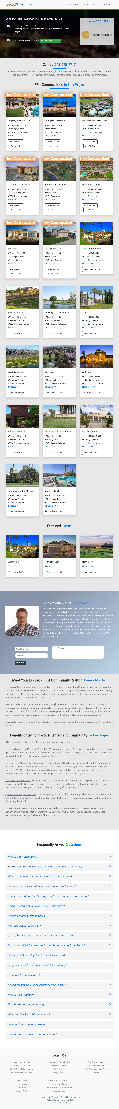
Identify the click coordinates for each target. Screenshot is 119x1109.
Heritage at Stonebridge (59, 1062)
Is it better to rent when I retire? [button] (25, 975)
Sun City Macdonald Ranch (96, 1069)
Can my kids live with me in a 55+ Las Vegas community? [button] (40, 935)
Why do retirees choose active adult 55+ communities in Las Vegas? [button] (46, 866)
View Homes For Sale (92, 269)
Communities (73, 4)
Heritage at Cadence (59, 1066)
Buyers (96, 4)
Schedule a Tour (15, 142)
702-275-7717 (28, 5)
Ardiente (22, 1088)
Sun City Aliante (22, 1081)
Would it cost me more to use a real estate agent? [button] (35, 906)
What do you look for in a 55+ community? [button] (31, 1034)
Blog (86, 4)
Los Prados (22, 1084)
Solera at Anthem (22, 1091)
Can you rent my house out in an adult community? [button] (37, 965)
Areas (66, 526)
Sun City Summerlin (96, 1062)
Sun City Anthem (96, 1066)
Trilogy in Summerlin (22, 1066)
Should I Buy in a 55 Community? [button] (26, 1004)
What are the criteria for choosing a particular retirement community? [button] (47, 896)
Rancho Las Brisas (59, 1084)
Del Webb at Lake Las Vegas (22, 1069)
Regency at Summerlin (22, 1062)
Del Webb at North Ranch (22, 1073)
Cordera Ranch (59, 1091)
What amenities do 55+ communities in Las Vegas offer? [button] (39, 876)
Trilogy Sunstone (59, 1073)
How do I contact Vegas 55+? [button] (24, 926)
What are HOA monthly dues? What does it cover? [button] (36, 955)
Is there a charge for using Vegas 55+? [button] (29, 916)
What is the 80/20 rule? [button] (20, 994)
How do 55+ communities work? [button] (26, 1024)
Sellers (107, 4)
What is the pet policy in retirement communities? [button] (36, 985)
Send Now (20, 663)
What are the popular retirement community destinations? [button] (41, 886)
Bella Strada (59, 1069)
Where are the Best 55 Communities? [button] (28, 1014)
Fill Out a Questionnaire (50, 41)
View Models (15, 146)
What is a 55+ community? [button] (22, 857)
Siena (96, 1073)
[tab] (59, 857)
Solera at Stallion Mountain (59, 1081)
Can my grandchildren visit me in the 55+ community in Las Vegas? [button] (46, 945)
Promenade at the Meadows (59, 1088)
